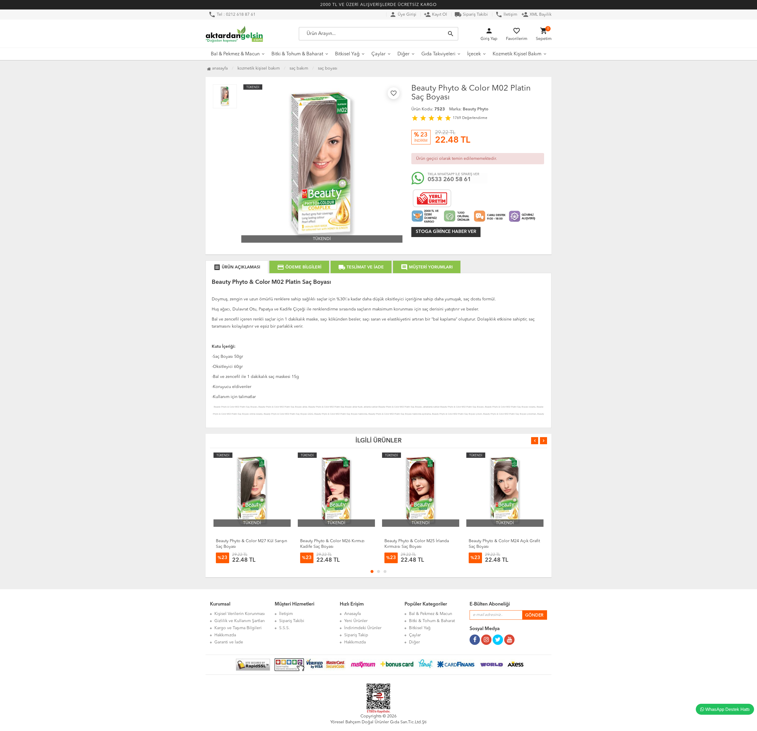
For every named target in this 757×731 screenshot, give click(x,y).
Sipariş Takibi (471, 14)
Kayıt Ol (435, 14)
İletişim (506, 14)
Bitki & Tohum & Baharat (297, 54)
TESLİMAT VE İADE (361, 267)
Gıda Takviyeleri (438, 54)
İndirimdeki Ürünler (362, 628)
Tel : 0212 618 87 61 (231, 14)
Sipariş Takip (356, 635)
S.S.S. (284, 628)
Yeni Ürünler (356, 621)
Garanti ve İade (228, 642)
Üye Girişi (402, 14)
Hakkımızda (225, 635)
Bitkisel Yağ (347, 54)
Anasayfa (219, 68)
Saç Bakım (298, 68)
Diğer (403, 54)
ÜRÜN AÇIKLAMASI (236, 267)
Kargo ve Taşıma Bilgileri (238, 628)
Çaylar (378, 54)
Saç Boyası (327, 68)
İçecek (474, 54)
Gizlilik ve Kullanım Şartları (239, 621)
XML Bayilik (536, 14)
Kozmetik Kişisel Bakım (517, 54)
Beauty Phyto (476, 109)
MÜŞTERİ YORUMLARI (427, 267)
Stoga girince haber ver (446, 232)
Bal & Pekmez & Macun (235, 54)
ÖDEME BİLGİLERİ (299, 267)
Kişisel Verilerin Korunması (239, 614)
